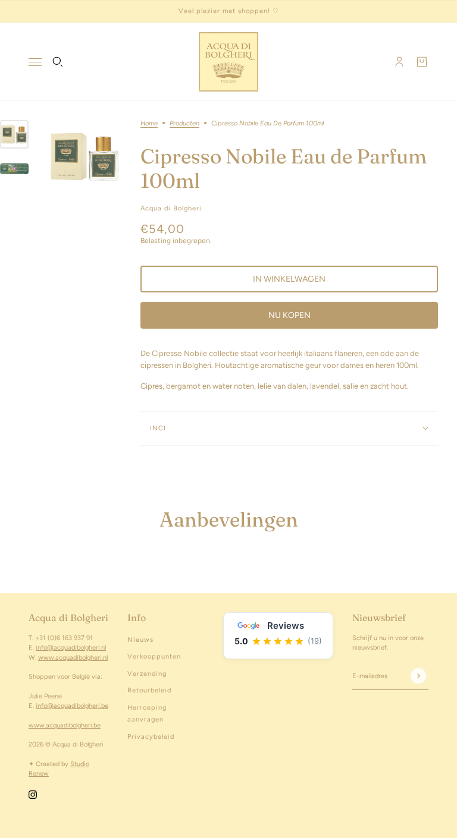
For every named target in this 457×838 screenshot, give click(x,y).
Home (149, 123)
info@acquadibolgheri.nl (71, 647)
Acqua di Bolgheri (171, 208)
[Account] (399, 61)
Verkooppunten (154, 656)
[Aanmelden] (418, 676)
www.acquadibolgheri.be (65, 725)
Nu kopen (289, 315)
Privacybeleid (150, 737)
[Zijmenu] (35, 62)
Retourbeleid (149, 690)
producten (184, 123)
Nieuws (140, 640)
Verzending (147, 674)
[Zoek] (57, 61)
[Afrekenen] (421, 61)
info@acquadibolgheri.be (72, 706)
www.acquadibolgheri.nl (73, 657)
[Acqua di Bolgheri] (228, 62)
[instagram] (33, 794)
